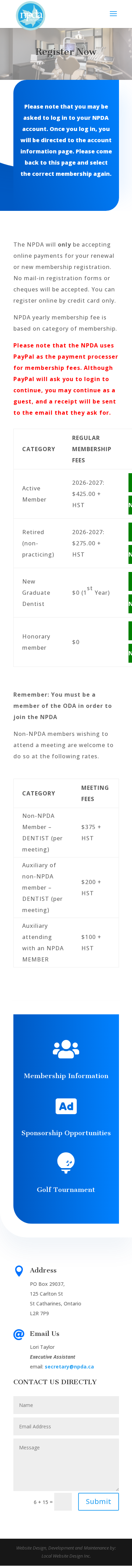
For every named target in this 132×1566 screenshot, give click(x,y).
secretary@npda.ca (69, 1366)
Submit (98, 1501)
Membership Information (66, 1076)
